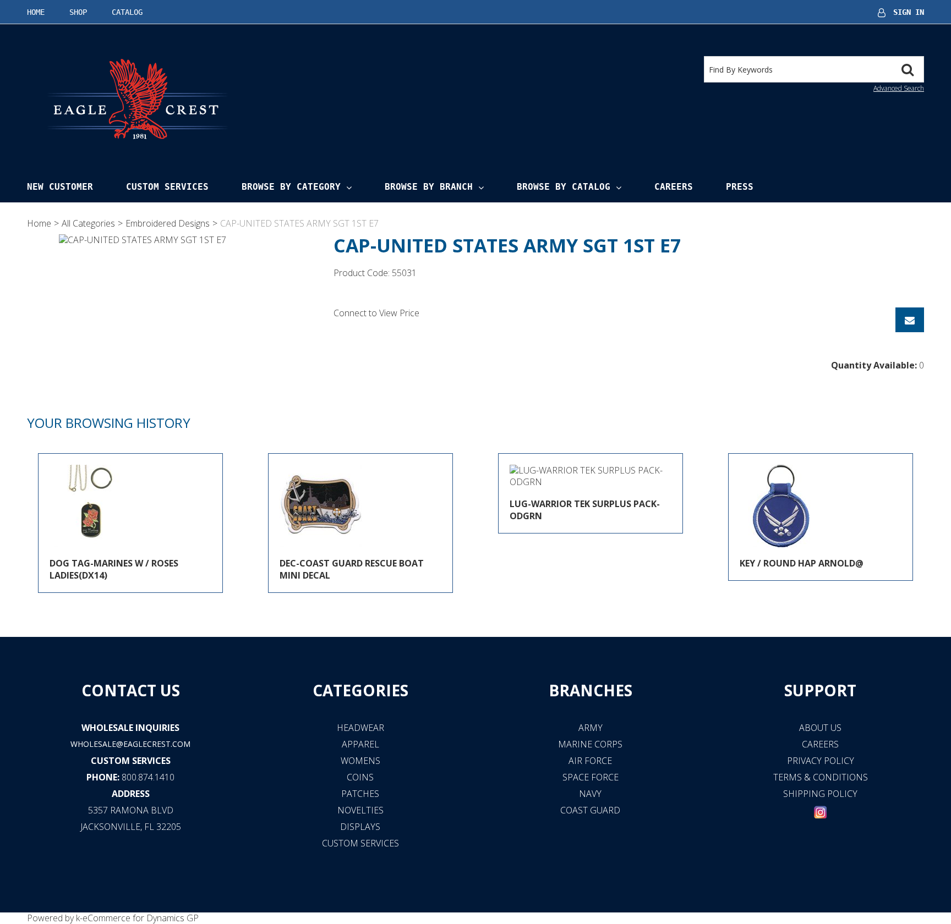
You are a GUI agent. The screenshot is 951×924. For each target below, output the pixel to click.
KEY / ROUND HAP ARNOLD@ (801, 563)
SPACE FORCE (590, 777)
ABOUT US (820, 728)
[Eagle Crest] (137, 98)
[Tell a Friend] (909, 319)
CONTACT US (130, 690)
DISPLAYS (360, 827)
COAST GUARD (590, 810)
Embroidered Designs (167, 223)
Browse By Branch (429, 187)
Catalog (127, 12)
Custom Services (167, 187)
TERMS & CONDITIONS (820, 777)
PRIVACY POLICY (820, 761)
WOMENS (360, 761)
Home (36, 12)
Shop (78, 12)
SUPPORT (820, 690)
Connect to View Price (376, 313)
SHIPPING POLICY (820, 794)
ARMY (590, 728)
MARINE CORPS (590, 744)
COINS (360, 777)
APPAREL (360, 744)
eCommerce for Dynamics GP (141, 918)
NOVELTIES (360, 810)
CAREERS (820, 744)
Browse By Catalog (563, 187)
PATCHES (360, 794)
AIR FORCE (590, 761)
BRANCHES (590, 690)
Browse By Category (291, 187)
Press (739, 187)
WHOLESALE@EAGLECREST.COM (130, 744)
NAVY (590, 794)
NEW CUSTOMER (60, 187)
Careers (673, 187)
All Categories (88, 223)
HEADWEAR (360, 728)
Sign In (908, 12)
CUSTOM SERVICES (131, 761)
